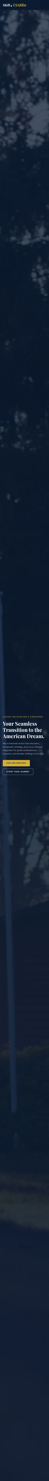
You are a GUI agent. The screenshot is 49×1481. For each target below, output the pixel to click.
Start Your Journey (18, 772)
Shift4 (14, 5)
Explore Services (16, 763)
